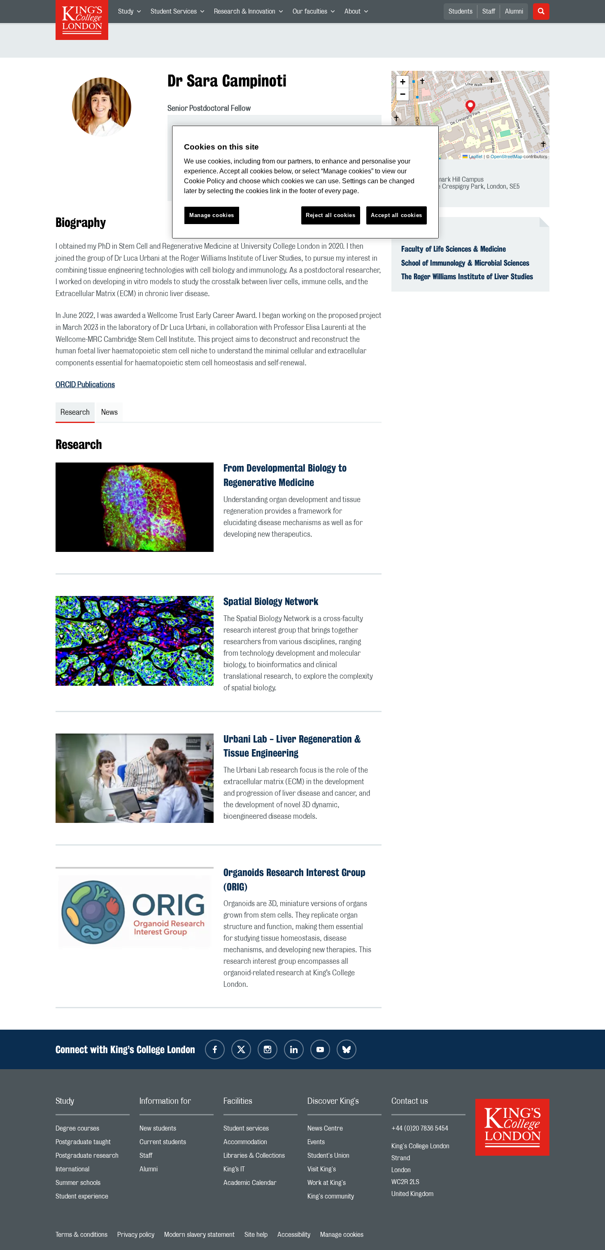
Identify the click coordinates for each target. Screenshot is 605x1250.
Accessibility (293, 1234)
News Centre (344, 1130)
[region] (305, 182)
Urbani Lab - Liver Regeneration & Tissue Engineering (292, 746)
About (358, 13)
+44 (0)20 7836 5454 (419, 1128)
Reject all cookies (331, 215)
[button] (470, 107)
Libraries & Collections (260, 1157)
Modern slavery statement (199, 1234)
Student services (260, 1130)
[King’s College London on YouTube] (320, 1049)
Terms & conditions (81, 1234)
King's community (344, 1198)
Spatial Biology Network (271, 601)
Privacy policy (135, 1234)
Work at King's (344, 1185)
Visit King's (344, 1171)
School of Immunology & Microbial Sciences (465, 262)
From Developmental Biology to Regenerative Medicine (285, 475)
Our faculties (316, 13)
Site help (256, 1234)
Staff (488, 11)
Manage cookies (341, 1234)
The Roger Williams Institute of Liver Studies (467, 276)
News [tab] (109, 412)
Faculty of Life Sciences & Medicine (453, 248)
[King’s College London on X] (241, 1049)
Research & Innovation (251, 13)
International (93, 1171)
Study (132, 13)
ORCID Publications (85, 385)
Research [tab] (75, 412)
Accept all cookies (396, 215)
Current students (177, 1144)
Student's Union (344, 1157)
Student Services (180, 13)
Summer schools (93, 1185)
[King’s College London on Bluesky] (346, 1049)
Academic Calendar (260, 1185)
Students (460, 11)
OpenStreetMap (506, 156)
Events (344, 1144)
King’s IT (260, 1171)
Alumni (514, 11)
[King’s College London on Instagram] (267, 1049)
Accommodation (260, 1144)
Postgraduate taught (93, 1144)
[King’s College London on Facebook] (215, 1049)
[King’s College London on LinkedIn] (294, 1049)
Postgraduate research (93, 1157)
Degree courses (93, 1130)
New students (177, 1130)
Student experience (93, 1198)
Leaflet (475, 156)
